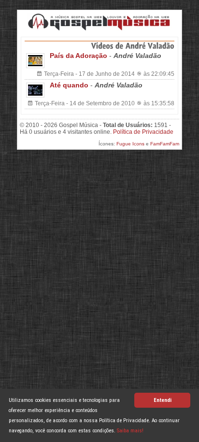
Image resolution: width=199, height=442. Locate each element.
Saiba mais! (130, 431)
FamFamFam (164, 143)
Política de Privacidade (143, 131)
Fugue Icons (130, 143)
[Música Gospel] (99, 22)
